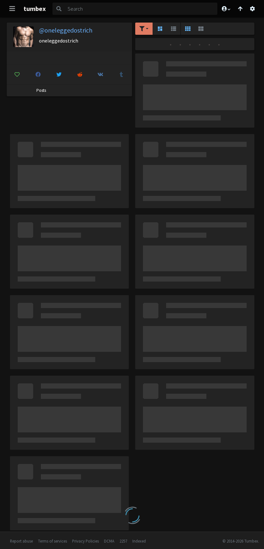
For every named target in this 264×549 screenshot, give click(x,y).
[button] (225, 8)
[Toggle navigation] (12, 9)
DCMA (109, 541)
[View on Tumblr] (121, 74)
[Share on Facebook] (38, 74)
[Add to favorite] (17, 74)
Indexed (139, 541)
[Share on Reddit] (79, 74)
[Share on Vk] (100, 74)
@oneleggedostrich (65, 30)
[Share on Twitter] (59, 74)
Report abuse (21, 541)
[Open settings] (252, 8)
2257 (123, 541)
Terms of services (52, 541)
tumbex (35, 9)
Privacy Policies (85, 541)
